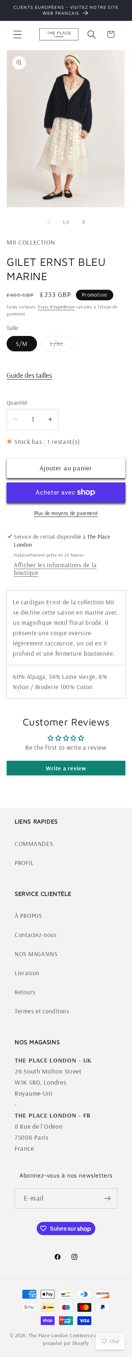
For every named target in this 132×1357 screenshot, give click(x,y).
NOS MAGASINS (36, 954)
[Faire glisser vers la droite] (84, 222)
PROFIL (24, 862)
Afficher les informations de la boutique (55, 568)
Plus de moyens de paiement (66, 513)
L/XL (61, 345)
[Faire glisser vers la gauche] (48, 222)
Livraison (27, 973)
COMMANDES (34, 843)
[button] (17, 34)
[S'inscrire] (107, 1198)
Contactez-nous (36, 934)
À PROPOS (28, 915)
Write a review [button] (66, 768)
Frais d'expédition (56, 307)
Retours (25, 992)
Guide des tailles (29, 375)
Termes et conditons (42, 1011)
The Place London (48, 1335)
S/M (22, 343)
